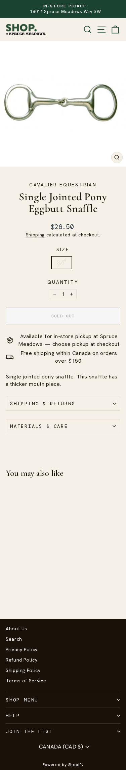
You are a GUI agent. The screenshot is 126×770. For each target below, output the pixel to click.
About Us (16, 629)
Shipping (35, 235)
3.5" (62, 262)
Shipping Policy (23, 670)
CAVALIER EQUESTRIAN (63, 185)
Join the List (29, 731)
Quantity (62, 282)
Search (14, 639)
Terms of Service (26, 681)
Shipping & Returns (42, 404)
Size (63, 249)
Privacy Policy (22, 649)
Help (13, 716)
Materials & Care (39, 426)
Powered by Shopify (63, 764)
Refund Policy (21, 660)
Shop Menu (22, 700)
